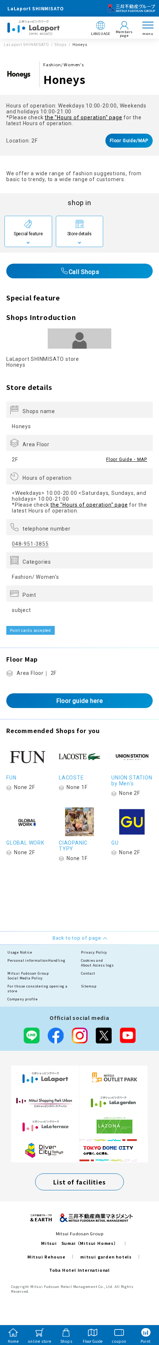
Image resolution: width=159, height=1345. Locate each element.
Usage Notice (19, 952)
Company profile (22, 999)
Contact (88, 973)
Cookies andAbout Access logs (97, 963)
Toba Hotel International (79, 1270)
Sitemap (89, 986)
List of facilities (79, 1181)
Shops (61, 45)
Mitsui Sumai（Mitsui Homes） (79, 1243)
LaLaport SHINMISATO (26, 45)
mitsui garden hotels (106, 1257)
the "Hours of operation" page (83, 117)
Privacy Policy (94, 952)
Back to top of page (141, 1310)
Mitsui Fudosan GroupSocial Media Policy (28, 976)
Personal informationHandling (36, 960)
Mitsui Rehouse (46, 1257)
